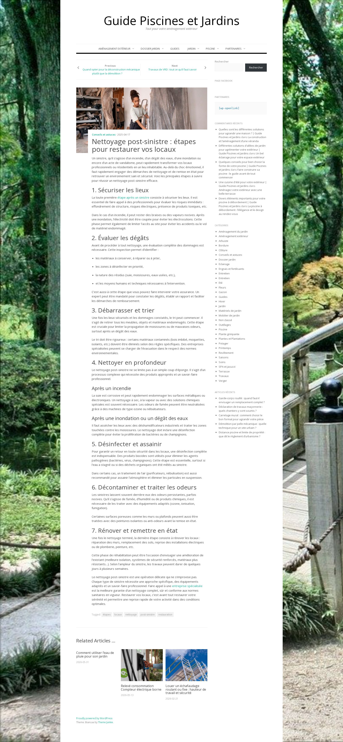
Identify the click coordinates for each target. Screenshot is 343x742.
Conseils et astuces (104, 134)
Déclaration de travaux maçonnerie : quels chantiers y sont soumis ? (241, 408)
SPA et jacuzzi (227, 366)
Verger (223, 381)
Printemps (225, 348)
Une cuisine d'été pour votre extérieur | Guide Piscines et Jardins (243, 184)
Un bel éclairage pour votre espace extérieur (241, 155)
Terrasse (224, 371)
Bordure (224, 245)
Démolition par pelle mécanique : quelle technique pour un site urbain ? (242, 426)
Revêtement (226, 353)
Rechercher (222, 61)
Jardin (192, 48)
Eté (221, 282)
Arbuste (223, 241)
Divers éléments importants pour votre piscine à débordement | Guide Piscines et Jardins (242, 202)
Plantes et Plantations (232, 338)
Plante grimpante (229, 334)
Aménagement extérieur (114, 48)
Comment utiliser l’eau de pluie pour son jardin (95, 654)
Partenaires (233, 48)
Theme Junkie (105, 722)
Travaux (224, 376)
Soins (222, 362)
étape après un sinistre (133, 197)
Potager (223, 343)
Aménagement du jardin (233, 231)
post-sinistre (148, 614)
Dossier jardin (150, 48)
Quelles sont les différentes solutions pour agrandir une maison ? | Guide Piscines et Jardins (241, 133)
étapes (107, 614)
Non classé (225, 320)
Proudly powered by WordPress (94, 718)
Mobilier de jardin (229, 315)
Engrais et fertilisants (231, 269)
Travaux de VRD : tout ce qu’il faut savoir (172, 69)
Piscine (210, 48)
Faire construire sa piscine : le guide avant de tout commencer (239, 173)
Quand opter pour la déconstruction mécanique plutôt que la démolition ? (111, 71)
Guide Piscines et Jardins (172, 20)
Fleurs (222, 287)
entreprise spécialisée (187, 586)
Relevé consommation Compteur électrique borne (141, 688)
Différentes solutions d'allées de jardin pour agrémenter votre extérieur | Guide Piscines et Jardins (242, 149)
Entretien (224, 273)
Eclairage (224, 264)
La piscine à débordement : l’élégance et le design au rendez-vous (241, 210)
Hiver (222, 301)
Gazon (223, 292)
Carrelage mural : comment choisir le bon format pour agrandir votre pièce (241, 417)
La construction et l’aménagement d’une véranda (242, 139)
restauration (165, 614)
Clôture (223, 250)
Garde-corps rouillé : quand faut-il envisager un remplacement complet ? (242, 400)
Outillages (225, 325)
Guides (174, 48)
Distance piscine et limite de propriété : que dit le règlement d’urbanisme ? (242, 434)
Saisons (223, 357)
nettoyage (131, 614)
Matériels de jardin (230, 310)
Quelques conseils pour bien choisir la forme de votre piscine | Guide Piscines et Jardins (242, 165)
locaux (118, 614)
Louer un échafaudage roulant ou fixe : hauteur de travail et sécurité (186, 689)
